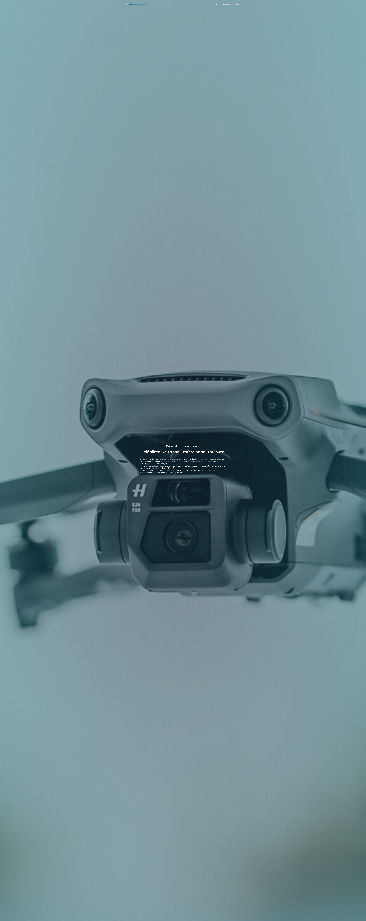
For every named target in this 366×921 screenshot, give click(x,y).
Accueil (207, 5)
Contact (236, 5)
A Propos (216, 5)
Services (226, 5)
